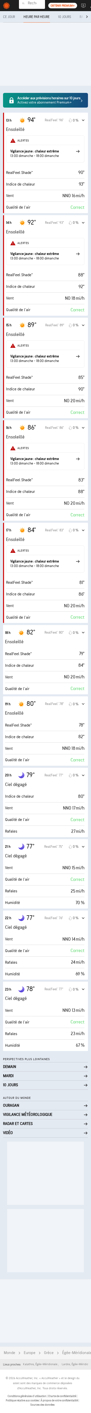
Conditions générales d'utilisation (27, 1396)
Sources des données (42, 1404)
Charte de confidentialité (62, 1396)
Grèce (49, 1352)
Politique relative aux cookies (22, 1400)
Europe (29, 1352)
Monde (9, 1352)
